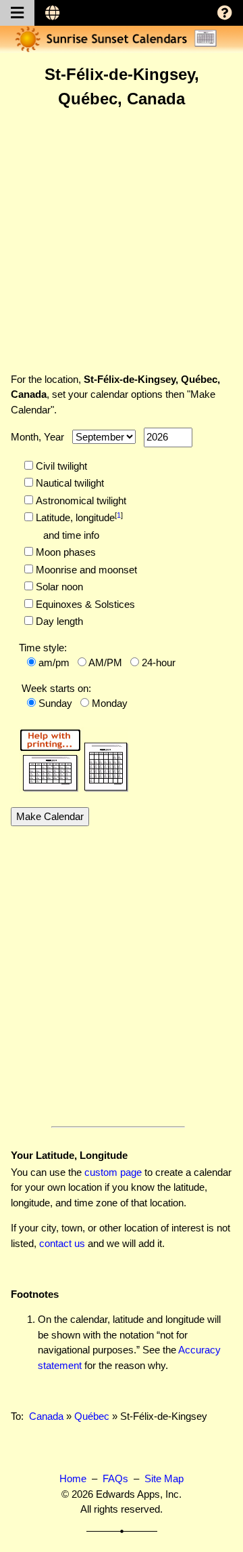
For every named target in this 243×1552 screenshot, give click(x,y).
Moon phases (64, 552)
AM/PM (105, 662)
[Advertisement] (121, 240)
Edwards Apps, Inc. (139, 1494)
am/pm (54, 662)
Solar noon (58, 586)
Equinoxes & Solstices (84, 604)
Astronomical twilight (79, 500)
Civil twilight (60, 466)
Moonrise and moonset (85, 569)
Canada (46, 1416)
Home (72, 1478)
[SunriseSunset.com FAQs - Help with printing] (69, 758)
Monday (110, 703)
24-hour (159, 662)
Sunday (55, 703)
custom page (113, 1172)
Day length (58, 621)
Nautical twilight (68, 483)
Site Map (164, 1478)
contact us (62, 1243)
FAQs (115, 1478)
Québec (91, 1416)
